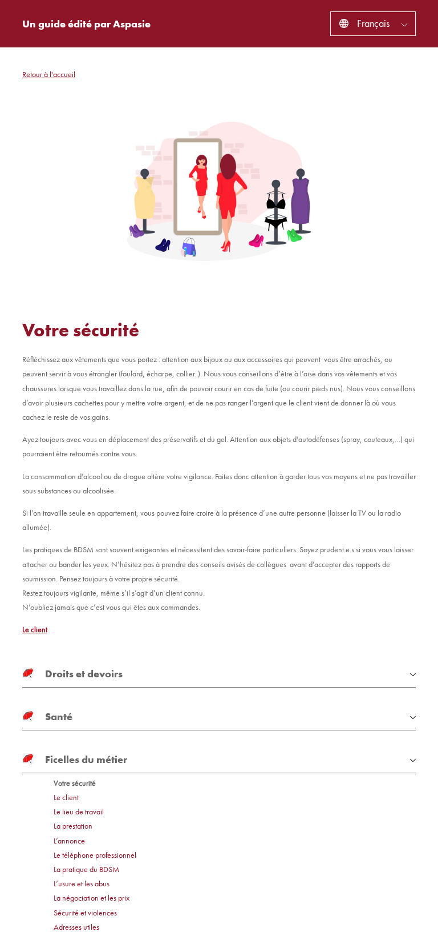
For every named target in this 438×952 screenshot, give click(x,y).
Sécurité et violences (85, 913)
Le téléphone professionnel (95, 855)
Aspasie (132, 23)
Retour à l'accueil (48, 74)
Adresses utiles (76, 927)
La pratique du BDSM (86, 869)
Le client (34, 629)
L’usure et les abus (82, 884)
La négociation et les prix (91, 898)
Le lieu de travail (79, 812)
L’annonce (69, 841)
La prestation (73, 826)
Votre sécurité (75, 783)
